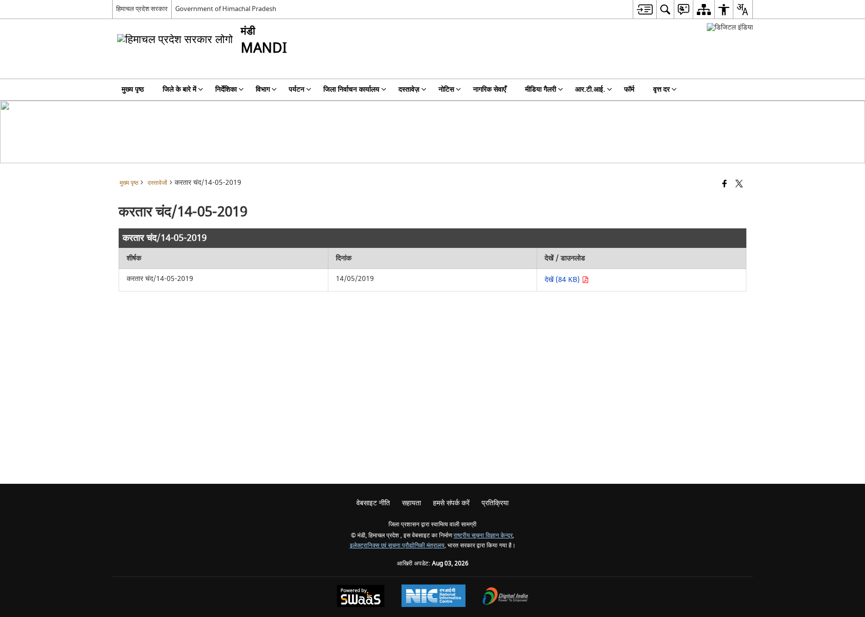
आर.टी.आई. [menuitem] (590, 89)
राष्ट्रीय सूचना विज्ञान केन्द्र (483, 535)
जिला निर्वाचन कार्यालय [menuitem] (351, 89)
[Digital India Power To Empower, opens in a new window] (505, 597)
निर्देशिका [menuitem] (226, 89)
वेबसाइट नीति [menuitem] (373, 503)
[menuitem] (644, 9)
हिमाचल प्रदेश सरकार (142, 9)
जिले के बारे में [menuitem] (179, 89)
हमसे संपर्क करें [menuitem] (451, 503)
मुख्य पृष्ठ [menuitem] (133, 89)
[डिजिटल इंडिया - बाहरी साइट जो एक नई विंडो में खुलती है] (730, 27)
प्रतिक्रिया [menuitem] (495, 503)
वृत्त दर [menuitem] (661, 89)
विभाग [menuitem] (263, 89)
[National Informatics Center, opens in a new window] (433, 597)
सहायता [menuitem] (411, 503)
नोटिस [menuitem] (446, 89)
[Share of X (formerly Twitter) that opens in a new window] (739, 184)
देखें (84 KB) (563, 279)
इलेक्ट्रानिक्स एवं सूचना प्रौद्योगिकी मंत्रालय (397, 545)
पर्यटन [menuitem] (296, 89)
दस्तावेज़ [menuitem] (408, 89)
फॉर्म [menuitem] (629, 89)
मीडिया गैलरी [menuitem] (540, 89)
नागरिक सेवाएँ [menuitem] (489, 89)
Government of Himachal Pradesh (225, 9)
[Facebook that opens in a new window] (724, 184)
